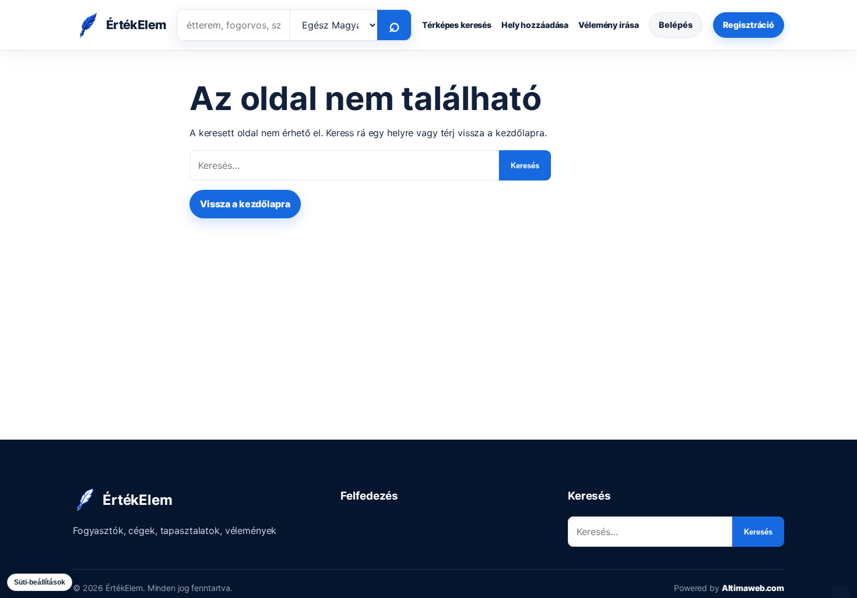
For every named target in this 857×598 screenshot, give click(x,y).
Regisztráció (748, 25)
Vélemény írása (608, 25)
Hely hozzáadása (534, 25)
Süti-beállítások (39, 582)
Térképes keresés (456, 25)
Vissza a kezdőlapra (245, 204)
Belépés (675, 25)
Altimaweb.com (753, 588)
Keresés (525, 165)
